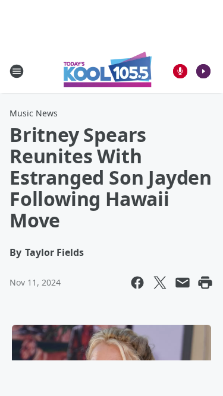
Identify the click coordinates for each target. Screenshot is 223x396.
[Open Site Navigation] (17, 71)
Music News (34, 113)
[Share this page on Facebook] (137, 282)
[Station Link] (108, 71)
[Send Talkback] (180, 71)
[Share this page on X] (160, 282)
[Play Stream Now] (203, 71)
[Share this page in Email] (182, 282)
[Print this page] (205, 282)
